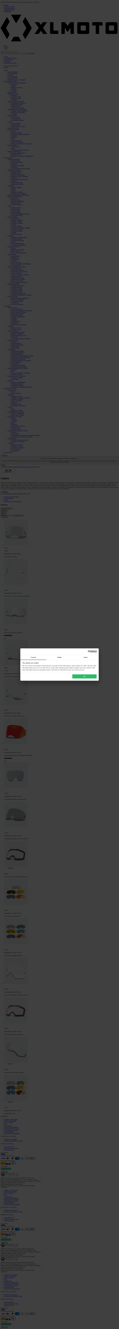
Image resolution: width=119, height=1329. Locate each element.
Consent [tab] (33, 657)
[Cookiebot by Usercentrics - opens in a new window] (89, 651)
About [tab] (86, 657)
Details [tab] (59, 657)
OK (84, 676)
